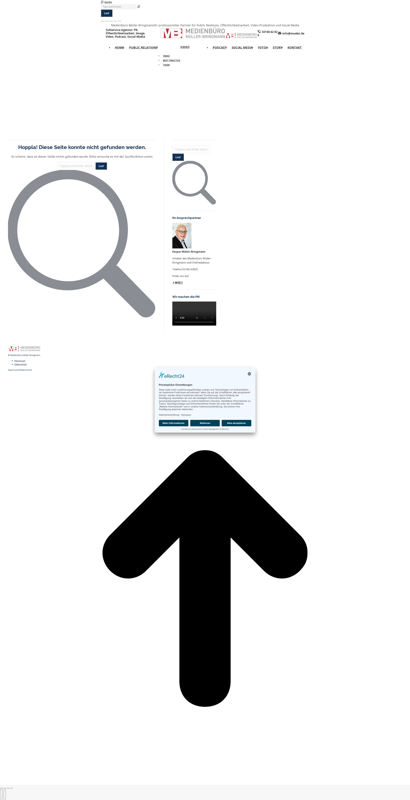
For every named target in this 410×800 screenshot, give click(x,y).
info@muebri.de (293, 33)
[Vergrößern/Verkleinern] (11, 788)
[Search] (138, 6)
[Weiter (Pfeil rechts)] (4, 794)
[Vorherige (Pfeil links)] (1, 794)
